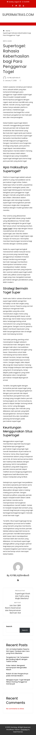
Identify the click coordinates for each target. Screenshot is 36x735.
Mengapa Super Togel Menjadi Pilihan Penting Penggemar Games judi (18, 682)
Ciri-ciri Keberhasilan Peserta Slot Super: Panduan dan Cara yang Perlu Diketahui (17, 651)
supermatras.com (18, 14)
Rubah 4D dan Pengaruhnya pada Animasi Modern (17, 674)
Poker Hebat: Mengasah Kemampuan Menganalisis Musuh (16, 667)
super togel (7, 228)
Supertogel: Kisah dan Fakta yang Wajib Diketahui (22, 595)
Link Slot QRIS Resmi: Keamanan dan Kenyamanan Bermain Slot (13, 608)
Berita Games (7, 41)
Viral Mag (24, 730)
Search (9, 626)
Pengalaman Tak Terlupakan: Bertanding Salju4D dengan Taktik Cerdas (17, 659)
